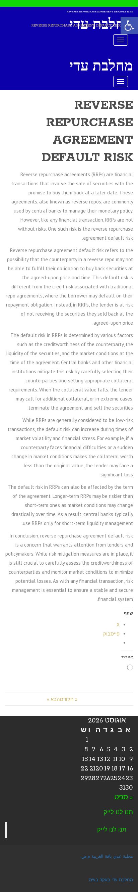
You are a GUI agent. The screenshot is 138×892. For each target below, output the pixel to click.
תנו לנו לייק (118, 812)
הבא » (53, 699)
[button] (129, 25)
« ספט (123, 797)
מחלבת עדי (101, 24)
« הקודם (68, 699)
